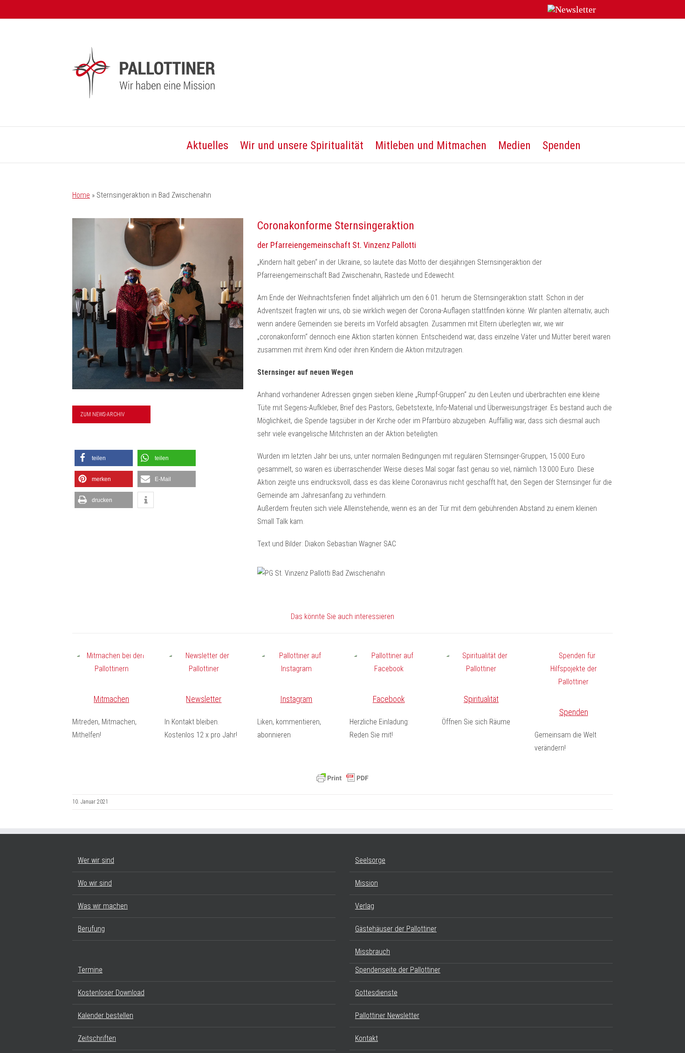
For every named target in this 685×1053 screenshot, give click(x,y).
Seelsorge (370, 860)
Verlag (364, 906)
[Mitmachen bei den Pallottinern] (111, 662)
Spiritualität (481, 699)
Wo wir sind (95, 883)
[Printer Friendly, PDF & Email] (342, 778)
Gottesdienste (376, 992)
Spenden (573, 712)
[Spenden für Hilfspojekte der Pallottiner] (573, 668)
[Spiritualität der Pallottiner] (481, 662)
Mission (366, 883)
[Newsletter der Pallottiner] (203, 662)
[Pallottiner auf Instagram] (296, 662)
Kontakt (366, 1038)
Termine (90, 969)
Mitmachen (111, 699)
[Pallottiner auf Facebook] (388, 662)
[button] (596, 145)
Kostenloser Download (111, 992)
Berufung (91, 928)
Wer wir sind (96, 860)
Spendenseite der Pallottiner (397, 969)
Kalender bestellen (105, 1015)
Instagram (296, 699)
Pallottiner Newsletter (387, 1015)
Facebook (389, 699)
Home (81, 195)
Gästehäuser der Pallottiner (396, 928)
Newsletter (203, 699)
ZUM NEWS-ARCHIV (102, 414)
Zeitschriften (97, 1038)
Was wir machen (103, 906)
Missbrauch (372, 951)
